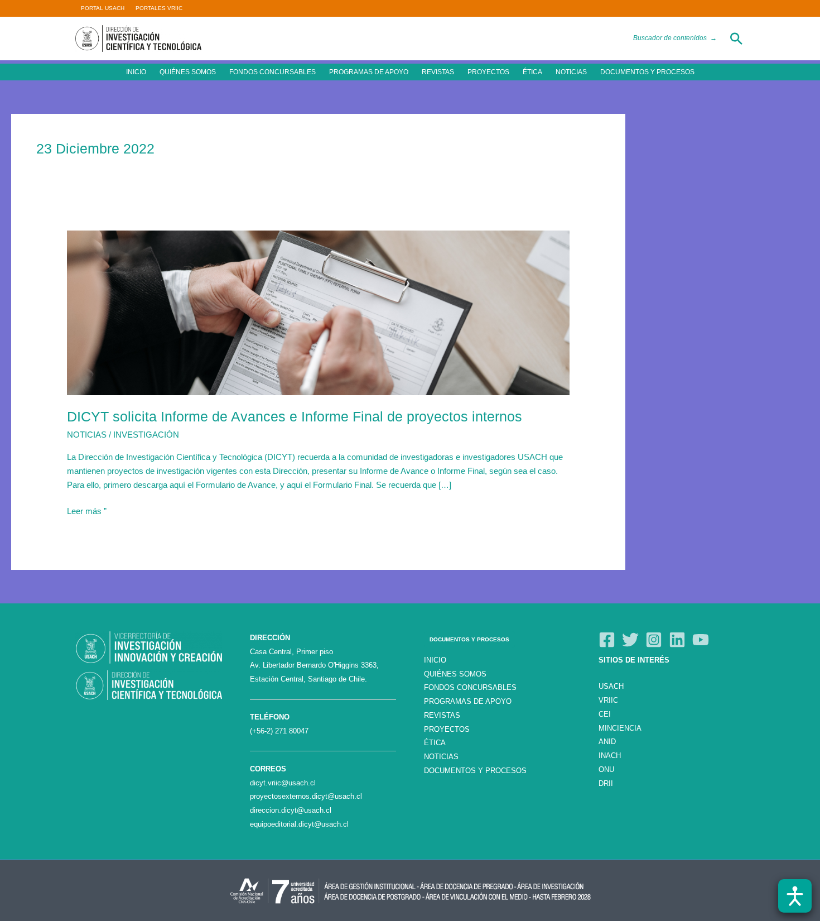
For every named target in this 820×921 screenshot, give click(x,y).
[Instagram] (653, 639)
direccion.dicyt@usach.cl (290, 810)
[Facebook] (607, 639)
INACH (610, 755)
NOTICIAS (571, 72)
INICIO (136, 72)
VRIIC (608, 700)
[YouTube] (700, 639)
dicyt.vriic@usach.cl (283, 783)
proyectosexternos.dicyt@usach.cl (306, 796)
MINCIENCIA (620, 728)
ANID (607, 741)
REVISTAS (438, 72)
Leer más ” (87, 510)
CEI (605, 714)
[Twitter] (630, 639)
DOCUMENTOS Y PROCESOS (647, 72)
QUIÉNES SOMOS (188, 72)
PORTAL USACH (102, 8)
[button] (736, 38)
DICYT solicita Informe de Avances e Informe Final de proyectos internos (294, 416)
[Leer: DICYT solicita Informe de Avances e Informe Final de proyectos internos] (318, 311)
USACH (611, 686)
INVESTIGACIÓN (146, 434)
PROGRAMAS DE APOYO (368, 72)
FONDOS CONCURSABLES (272, 72)
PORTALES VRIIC (159, 8)
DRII (606, 783)
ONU (606, 769)
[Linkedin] (677, 639)
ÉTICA (532, 72)
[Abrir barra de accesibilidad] (795, 896)
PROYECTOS (488, 72)
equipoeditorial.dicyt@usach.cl (299, 824)
